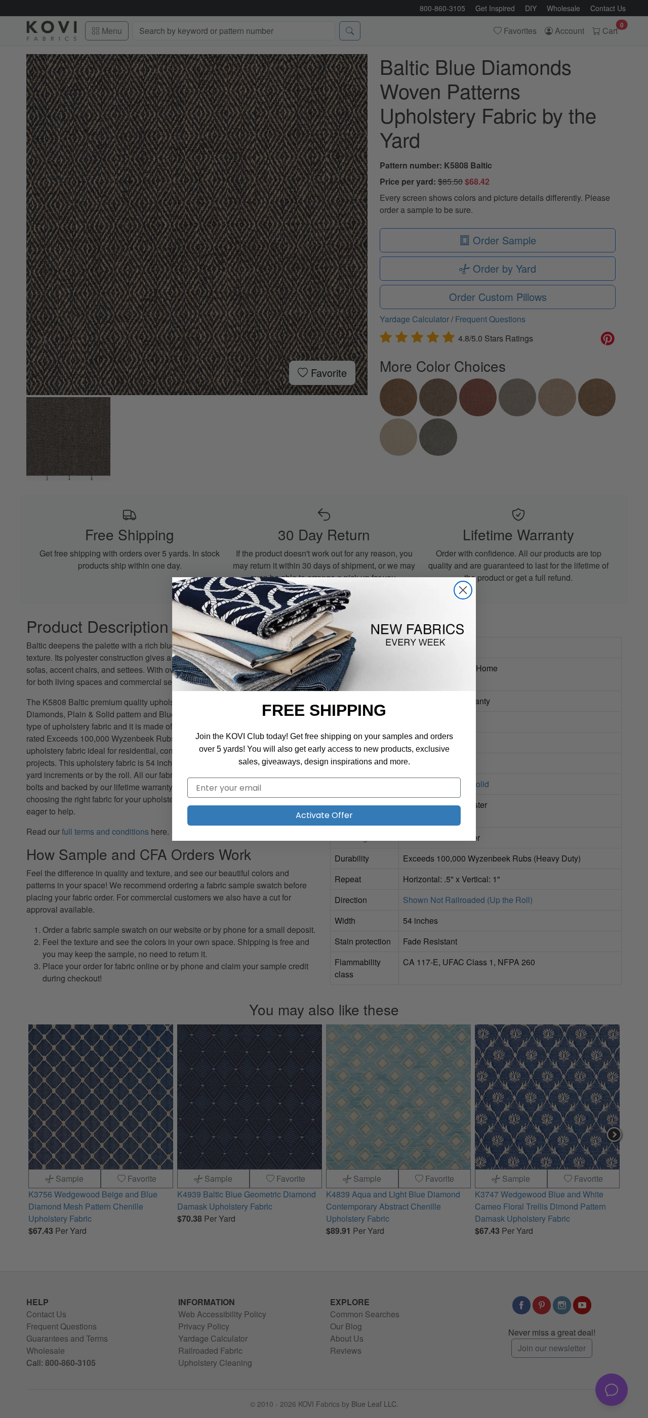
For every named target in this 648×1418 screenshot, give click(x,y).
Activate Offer (324, 815)
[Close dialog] (463, 590)
